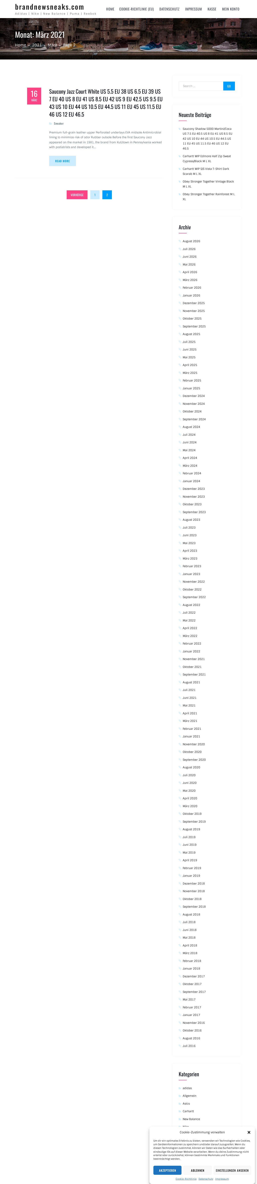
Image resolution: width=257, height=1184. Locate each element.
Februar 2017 (192, 1007)
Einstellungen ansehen (232, 1170)
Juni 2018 (190, 930)
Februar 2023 (192, 566)
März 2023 (190, 558)
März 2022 (190, 636)
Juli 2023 (189, 527)
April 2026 (190, 272)
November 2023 (194, 496)
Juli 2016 (189, 1046)
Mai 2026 (189, 264)
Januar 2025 (191, 388)
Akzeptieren (167, 1170)
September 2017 (194, 992)
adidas (187, 1088)
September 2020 (194, 760)
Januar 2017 (191, 1015)
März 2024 (190, 465)
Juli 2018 (189, 922)
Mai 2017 (189, 999)
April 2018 (190, 945)
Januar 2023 (191, 574)
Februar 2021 (192, 729)
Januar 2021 (191, 736)
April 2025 (190, 365)
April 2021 (190, 713)
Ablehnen (197, 1170)
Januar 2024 (191, 481)
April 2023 (190, 551)
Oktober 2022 (192, 589)
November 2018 (194, 891)
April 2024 (190, 458)
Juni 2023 (190, 535)
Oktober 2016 (192, 1030)
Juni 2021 (190, 698)
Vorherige (77, 195)
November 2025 (194, 311)
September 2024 (194, 419)
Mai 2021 (189, 705)
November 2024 (194, 404)
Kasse (212, 8)
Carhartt (188, 1111)
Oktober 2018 (192, 899)
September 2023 (194, 512)
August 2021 (191, 682)
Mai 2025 (189, 357)
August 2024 (191, 427)
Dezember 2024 (194, 396)
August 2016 (191, 1038)
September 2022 (194, 597)
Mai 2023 (189, 543)
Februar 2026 (192, 287)
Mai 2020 (189, 790)
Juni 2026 (190, 256)
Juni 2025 (190, 349)
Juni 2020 (190, 783)
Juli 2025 (189, 342)
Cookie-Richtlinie (186, 1178)
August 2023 (191, 520)
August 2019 (191, 829)
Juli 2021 (189, 690)
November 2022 (194, 581)
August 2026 (191, 241)
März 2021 (190, 721)
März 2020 (190, 806)
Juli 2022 (189, 612)
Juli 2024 (189, 435)
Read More (62, 161)
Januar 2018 (191, 968)
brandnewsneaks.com (49, 6)
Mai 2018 (189, 937)
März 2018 (190, 953)
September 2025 (194, 326)
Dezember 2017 (194, 976)
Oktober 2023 (192, 504)
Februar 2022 (192, 643)
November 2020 (194, 744)
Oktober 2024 (192, 411)
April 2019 (190, 860)
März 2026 (190, 280)
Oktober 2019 (192, 814)
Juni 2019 (190, 845)
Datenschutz (206, 1178)
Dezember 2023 (194, 489)
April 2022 (190, 628)
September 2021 (194, 674)
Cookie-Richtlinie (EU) (136, 8)
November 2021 (194, 659)
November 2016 (194, 1023)
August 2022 (191, 605)
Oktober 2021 (192, 667)
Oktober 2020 (192, 752)
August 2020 (191, 767)
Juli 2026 (189, 249)
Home (110, 8)
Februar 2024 (192, 473)
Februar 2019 (192, 868)
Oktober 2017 (192, 984)
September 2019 (194, 821)
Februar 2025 (192, 380)
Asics (186, 1103)
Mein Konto (231, 8)
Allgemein (189, 1096)
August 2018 (191, 914)
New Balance (191, 1119)
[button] (249, 1132)
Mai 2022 (189, 620)
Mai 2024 (189, 450)
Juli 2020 (189, 775)
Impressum (222, 1178)
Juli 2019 (189, 837)
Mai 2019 (189, 852)
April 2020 (190, 798)
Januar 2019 (191, 875)
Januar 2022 (191, 651)
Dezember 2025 (194, 303)
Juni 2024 (190, 442)
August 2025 (191, 334)
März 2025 (190, 373)
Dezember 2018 (194, 883)
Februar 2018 (192, 961)
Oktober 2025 (192, 318)
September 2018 (194, 906)
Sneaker (59, 123)
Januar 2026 (191, 295)
